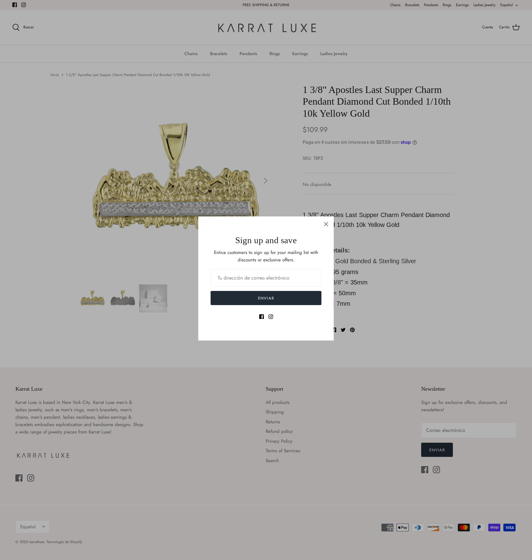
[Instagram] (270, 316)
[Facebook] (261, 316)
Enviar (266, 298)
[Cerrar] (326, 224)
